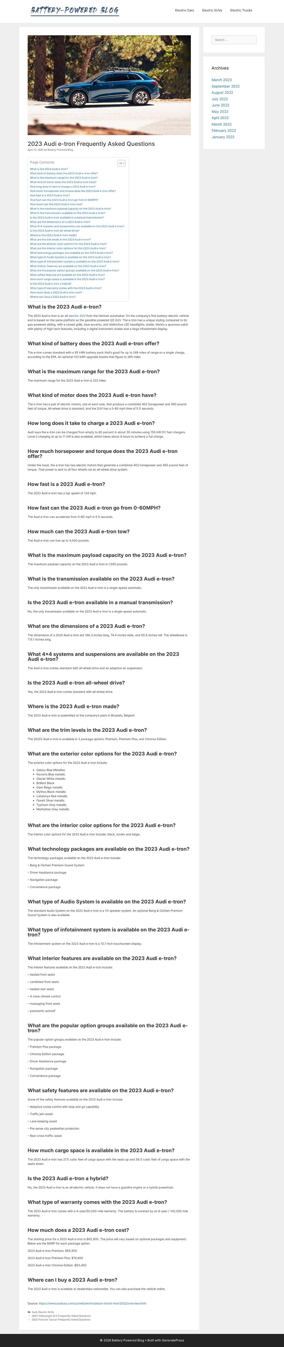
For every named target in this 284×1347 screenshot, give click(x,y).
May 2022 (220, 112)
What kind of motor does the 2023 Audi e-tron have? (63, 182)
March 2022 (222, 124)
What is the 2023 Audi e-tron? (49, 169)
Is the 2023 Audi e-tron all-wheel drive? (54, 230)
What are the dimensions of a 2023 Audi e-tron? (60, 221)
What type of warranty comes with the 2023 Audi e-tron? (66, 288)
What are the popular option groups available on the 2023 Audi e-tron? (74, 270)
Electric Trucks (241, 10)
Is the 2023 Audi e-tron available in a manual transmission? (67, 217)
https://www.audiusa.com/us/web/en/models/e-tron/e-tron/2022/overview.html (92, 1303)
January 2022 (223, 137)
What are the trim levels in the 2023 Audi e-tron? (60, 239)
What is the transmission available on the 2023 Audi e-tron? (67, 213)
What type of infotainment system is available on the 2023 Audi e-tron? (75, 261)
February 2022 (224, 130)
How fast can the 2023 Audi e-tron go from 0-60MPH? (64, 199)
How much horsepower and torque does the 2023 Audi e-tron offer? (73, 191)
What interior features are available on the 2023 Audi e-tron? (68, 266)
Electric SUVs (212, 10)
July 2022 (220, 99)
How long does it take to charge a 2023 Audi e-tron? (63, 186)
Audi (34, 1312)
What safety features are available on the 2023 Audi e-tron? (67, 274)
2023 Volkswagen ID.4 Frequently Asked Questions (61, 1315)
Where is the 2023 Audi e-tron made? (53, 235)
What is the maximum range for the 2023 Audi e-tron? (64, 177)
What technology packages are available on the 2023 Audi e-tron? (71, 252)
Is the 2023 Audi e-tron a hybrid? (51, 283)
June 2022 (220, 105)
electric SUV (77, 315)
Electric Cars (184, 10)
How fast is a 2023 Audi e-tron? (50, 195)
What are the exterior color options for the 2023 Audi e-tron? (68, 243)
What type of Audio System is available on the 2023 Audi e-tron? (70, 257)
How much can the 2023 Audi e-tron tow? (56, 204)
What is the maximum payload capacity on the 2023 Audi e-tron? (70, 208)
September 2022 (226, 86)
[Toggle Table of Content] (119, 163)
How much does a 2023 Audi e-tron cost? (56, 292)
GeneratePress (173, 1340)
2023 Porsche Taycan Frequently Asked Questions (61, 1319)
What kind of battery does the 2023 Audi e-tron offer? (64, 173)
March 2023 (222, 80)
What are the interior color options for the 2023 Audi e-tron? (68, 248)
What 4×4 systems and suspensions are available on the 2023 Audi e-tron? (77, 226)
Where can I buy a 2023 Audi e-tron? (53, 296)
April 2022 (220, 118)
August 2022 (222, 92)
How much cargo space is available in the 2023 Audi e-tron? (67, 279)
